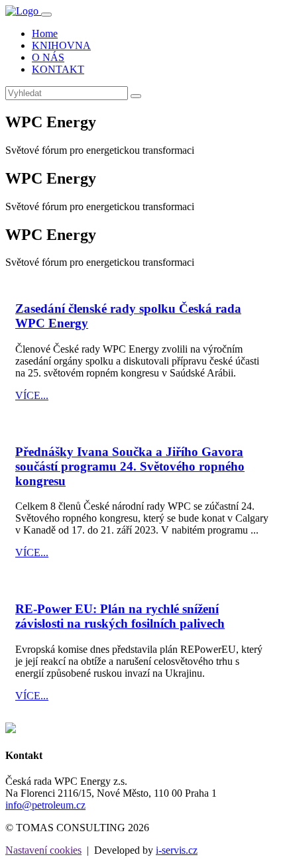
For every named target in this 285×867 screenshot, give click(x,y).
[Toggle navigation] (46, 15)
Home (45, 33)
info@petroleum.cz (45, 805)
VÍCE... (31, 395)
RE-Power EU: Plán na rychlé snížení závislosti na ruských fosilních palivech (120, 616)
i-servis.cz (177, 850)
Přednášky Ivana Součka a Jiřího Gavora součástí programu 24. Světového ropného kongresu (130, 466)
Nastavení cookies (43, 850)
